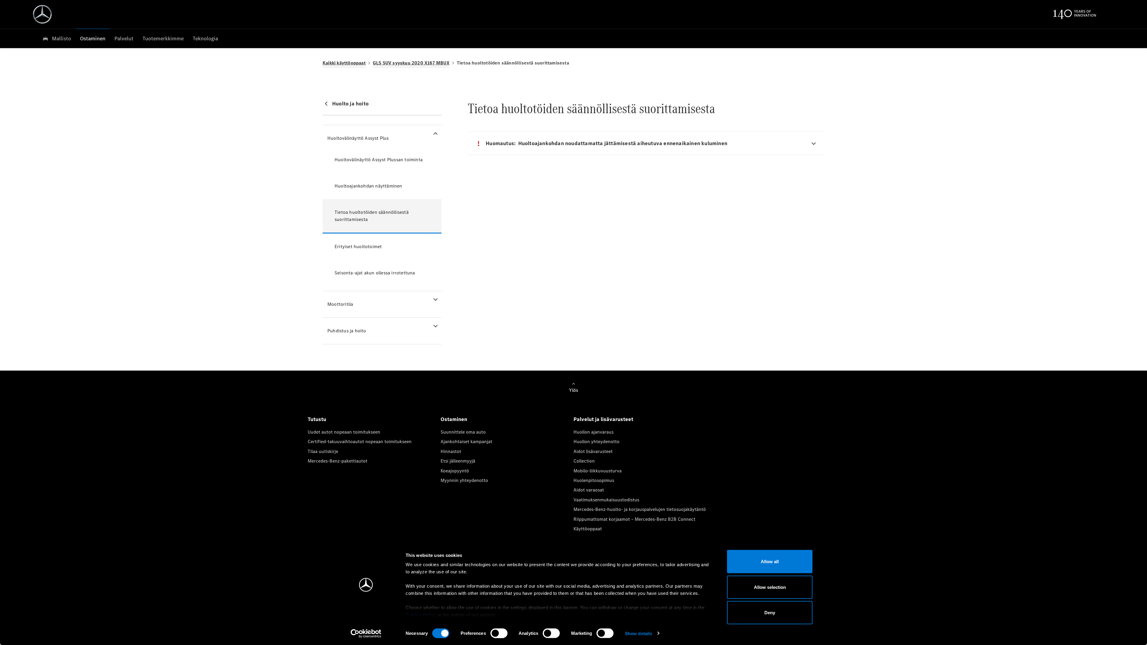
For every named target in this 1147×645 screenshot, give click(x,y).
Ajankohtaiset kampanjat (466, 441)
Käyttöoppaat (588, 529)
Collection (584, 461)
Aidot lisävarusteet (593, 451)
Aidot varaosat (589, 490)
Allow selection (770, 586)
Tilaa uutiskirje (323, 451)
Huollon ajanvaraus (594, 432)
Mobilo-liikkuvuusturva (598, 471)
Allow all (770, 561)
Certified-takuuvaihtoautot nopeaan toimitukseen (360, 441)
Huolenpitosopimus (594, 480)
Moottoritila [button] (340, 304)
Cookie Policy (421, 614)
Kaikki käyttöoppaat (344, 63)
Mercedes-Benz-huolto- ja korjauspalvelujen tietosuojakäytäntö (640, 509)
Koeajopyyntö (455, 471)
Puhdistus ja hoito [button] (346, 331)
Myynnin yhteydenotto (464, 480)
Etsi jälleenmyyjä (458, 461)
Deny (769, 612)
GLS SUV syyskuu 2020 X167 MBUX (411, 63)
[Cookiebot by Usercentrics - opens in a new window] (366, 633)
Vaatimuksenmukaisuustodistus (606, 500)
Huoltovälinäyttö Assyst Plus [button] (358, 138)
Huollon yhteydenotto (596, 441)
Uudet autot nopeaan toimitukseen (344, 432)
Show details (638, 633)
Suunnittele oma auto (463, 432)
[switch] (498, 633)
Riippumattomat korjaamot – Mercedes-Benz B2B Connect (634, 519)
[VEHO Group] (42, 14)
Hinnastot (451, 451)
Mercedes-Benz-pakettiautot (337, 461)
